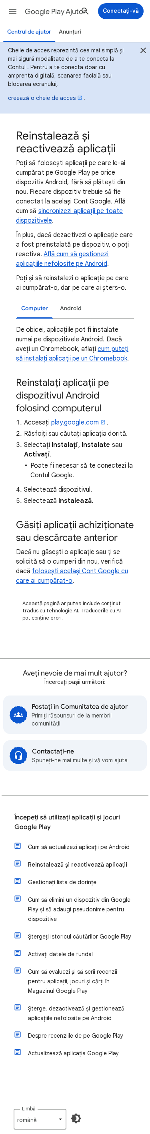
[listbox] (40, 1119)
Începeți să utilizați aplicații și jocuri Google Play (67, 822)
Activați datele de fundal (60, 954)
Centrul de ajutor (29, 31)
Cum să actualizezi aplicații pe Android (79, 847)
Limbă (29, 1109)
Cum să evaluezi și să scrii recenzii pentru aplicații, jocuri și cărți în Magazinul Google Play (72, 981)
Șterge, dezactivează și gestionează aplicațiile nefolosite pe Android (76, 1013)
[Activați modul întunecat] (76, 1118)
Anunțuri (70, 31)
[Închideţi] (143, 51)
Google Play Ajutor (55, 11)
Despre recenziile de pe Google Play (75, 1035)
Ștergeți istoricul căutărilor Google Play (79, 936)
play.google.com (75, 422)
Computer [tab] (34, 308)
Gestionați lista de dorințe (62, 882)
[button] (12, 11)
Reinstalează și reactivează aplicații (77, 864)
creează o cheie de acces (42, 98)
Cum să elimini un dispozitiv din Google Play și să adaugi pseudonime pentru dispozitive (79, 909)
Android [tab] (71, 308)
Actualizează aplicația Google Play (73, 1053)
